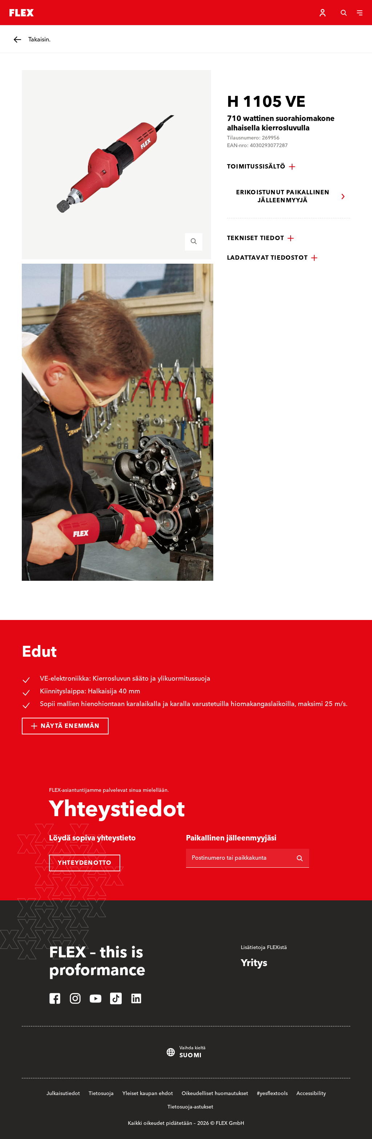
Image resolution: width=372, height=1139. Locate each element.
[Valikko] (360, 13)
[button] (261, 166)
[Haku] (344, 13)
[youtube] (95, 998)
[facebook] (55, 998)
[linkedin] (136, 998)
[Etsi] (299, 858)
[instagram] (75, 998)
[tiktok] (116, 998)
